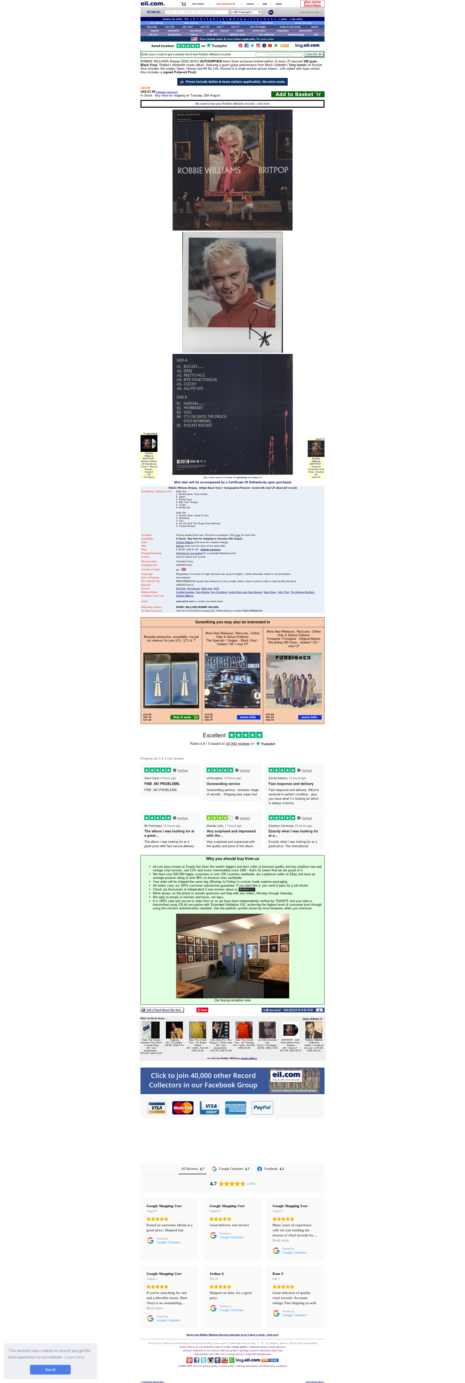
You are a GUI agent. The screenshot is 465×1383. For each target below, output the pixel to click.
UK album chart (231, 23)
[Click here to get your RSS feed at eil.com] (284, 46)
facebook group (296, 34)
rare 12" (235, 26)
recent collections (260, 1350)
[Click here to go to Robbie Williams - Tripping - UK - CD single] (174, 1037)
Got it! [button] (50, 1370)
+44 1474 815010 (191, 610)
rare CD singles (258, 26)
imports (155, 30)
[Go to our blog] (307, 47)
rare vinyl (187, 26)
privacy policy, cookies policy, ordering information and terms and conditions (245, 1366)
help (265, 3)
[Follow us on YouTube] (270, 46)
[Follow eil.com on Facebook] (197, 1362)
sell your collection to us (196, 1350)
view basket (198, 3)
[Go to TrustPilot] (189, 47)
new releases (156, 23)
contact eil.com (235, 1354)
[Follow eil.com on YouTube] (225, 1362)
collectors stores (237, 34)
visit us (194, 34)
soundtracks (195, 30)
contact (250, 3)
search (219, 1347)
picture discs (259, 30)
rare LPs (205, 26)
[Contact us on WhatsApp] (276, 46)
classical (224, 30)
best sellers (267, 23)
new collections (266, 34)
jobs (316, 34)
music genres (276, 1347)
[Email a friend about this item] (162, 1011)
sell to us (153, 34)
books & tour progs (290, 26)
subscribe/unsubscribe (258, 1354)
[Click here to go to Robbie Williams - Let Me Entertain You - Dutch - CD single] (267, 1037)
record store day (303, 23)
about (279, 3)
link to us (193, 1347)
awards (240, 30)
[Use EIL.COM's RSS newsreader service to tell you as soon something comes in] (270, 1361)
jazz (212, 30)
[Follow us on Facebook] (246, 46)
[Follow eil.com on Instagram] (211, 1362)
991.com (220, 1354)
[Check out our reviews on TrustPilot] (247, 889)
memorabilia (305, 30)
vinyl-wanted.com (203, 1354)
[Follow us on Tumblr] (264, 46)
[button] (299, 1108)
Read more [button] (280, 1240)
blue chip (152, 26)
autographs (282, 30)
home (183, 1347)
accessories (206, 1347)
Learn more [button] (74, 1357)
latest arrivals (191, 23)
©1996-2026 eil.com (189, 1366)
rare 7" (220, 26)
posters (315, 26)
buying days (174, 34)
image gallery (239, 1347)
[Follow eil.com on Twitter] (204, 1362)
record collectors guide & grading (230, 1350)
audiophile (173, 30)
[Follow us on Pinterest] (240, 46)
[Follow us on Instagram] (258, 46)
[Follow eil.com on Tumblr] (218, 1362)
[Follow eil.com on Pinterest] (189, 1362)
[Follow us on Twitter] (252, 46)
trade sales (212, 34)
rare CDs (169, 26)
